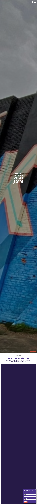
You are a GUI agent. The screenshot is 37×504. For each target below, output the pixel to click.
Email (25, 495)
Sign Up (25, 491)
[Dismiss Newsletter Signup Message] (36, 489)
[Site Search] (32, 2)
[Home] (18, 178)
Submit (25, 501)
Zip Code (25, 498)
